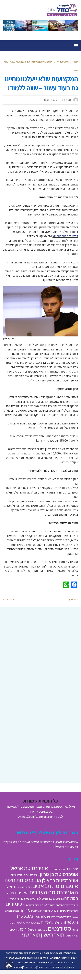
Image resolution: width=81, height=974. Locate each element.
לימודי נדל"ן (72, 910)
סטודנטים (59, 928)
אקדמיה (21, 887)
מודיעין (60, 957)
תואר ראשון (52, 934)
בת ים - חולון (63, 962)
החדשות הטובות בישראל (17, 957)
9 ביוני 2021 (50, 99)
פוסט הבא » (9, 599)
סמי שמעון (41, 929)
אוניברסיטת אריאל (29, 868)
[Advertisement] (40, 655)
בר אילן (11, 886)
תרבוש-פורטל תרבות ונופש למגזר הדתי (44, 953)
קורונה (25, 929)
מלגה (56, 923)
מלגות (46, 922)
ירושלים (51, 905)
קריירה (75, 935)
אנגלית (29, 887)
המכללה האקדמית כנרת (32, 898)
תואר (68, 935)
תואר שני (31, 934)
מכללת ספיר (42, 917)
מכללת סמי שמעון (61, 917)
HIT (69, 869)
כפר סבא (18, 967)
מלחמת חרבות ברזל (28, 923)
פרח (32, 929)
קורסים (14, 929)
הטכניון (52, 898)
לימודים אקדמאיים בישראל (49, 967)
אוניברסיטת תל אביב (55, 886)
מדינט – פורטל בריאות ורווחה (42, 957)
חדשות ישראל (29, 967)
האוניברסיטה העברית (53, 892)
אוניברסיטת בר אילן (60, 880)
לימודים (14, 904)
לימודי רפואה (58, 910)
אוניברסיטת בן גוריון (59, 874)
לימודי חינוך (28, 905)
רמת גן (73, 962)
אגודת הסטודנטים (57, 869)
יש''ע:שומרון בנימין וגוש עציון (37, 962)
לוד (65, 967)
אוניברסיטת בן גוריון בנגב (25, 875)
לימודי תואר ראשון (40, 910)
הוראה (60, 898)
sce (75, 868)
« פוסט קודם (72, 599)
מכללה (15, 910)
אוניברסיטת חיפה (23, 880)
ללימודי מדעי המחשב (65, 236)
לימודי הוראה (41, 905)
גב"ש (54, 962)
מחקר (25, 910)
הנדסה (59, 905)
